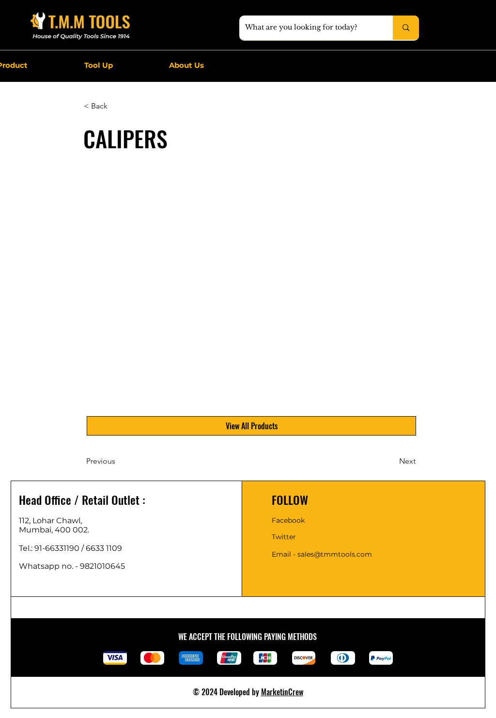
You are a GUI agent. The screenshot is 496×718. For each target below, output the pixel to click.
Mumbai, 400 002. (54, 529)
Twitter (284, 536)
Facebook (288, 520)
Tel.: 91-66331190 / (52, 548)
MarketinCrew (282, 692)
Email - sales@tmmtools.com (322, 554)
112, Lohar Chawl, (50, 520)
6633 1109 (106, 548)
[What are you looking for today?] (406, 28)
